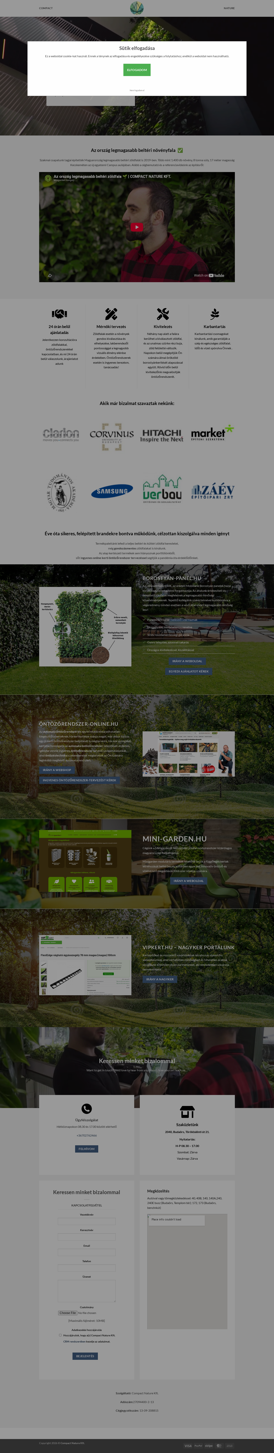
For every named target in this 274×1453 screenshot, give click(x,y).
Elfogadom (137, 70)
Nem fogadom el (137, 90)
